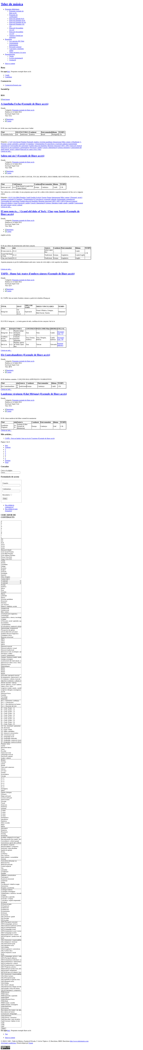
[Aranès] (11, 563)
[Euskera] (11, 568)
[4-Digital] (11, 619)
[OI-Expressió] (11, 906)
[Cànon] (11, 764)
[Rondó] (11, 765)
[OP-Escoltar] (11, 920)
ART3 (58, 201)
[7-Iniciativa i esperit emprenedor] (11, 900)
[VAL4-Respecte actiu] (11, 945)
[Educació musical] (11, 646)
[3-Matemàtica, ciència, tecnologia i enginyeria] (11, 617)
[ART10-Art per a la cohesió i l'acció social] (11, 972)
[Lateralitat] (11, 870)
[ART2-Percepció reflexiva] (11, 958)
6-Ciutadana (30, 144)
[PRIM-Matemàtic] (11, 1006)
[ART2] (11, 641)
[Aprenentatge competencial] (11, 628)
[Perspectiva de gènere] (11, 630)
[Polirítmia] (11, 807)
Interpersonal (56, 197)
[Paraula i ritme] (11, 744)
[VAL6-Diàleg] (11, 983)
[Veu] (11, 868)
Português (30, 142)
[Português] (11, 573)
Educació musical (76, 146)
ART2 (68, 146)
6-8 (11, 142)
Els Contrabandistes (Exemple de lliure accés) (25, 354)
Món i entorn (66, 142)
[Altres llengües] (11, 577)
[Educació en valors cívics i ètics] (11, 663)
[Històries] (11, 603)
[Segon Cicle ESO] (11, 559)
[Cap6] (11, 1025)
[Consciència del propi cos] (11, 861)
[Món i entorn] (11, 612)
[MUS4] (11, 673)
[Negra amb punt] (11, 796)
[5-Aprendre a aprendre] (11, 897)
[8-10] (11, 543)
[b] (11, 523)
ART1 (63, 146)
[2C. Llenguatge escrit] (11, 737)
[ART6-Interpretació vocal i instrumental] (11, 931)
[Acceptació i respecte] (11, 845)
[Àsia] (11, 590)
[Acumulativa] (11, 774)
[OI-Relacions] (11, 910)
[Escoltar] (11, 751)
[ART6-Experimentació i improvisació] (11, 965)
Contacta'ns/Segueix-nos (13, 85)
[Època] (11, 597)
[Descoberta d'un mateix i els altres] (11, 1010)
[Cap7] (11, 1026)
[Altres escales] (11, 823)
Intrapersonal (57, 142)
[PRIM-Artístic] (11, 992)
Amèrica (36, 142)
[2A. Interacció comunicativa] (11, 733)
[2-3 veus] (11, 771)
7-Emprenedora (39, 144)
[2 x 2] (11, 778)
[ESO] (11, 938)
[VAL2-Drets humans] (11, 976)
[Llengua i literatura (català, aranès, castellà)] (11, 657)
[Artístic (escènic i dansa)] (11, 683)
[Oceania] (11, 592)
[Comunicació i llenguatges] (11, 1014)
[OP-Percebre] (11, 918)
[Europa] (11, 585)
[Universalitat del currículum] (11, 632)
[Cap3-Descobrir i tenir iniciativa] (11, 1019)
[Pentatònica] (11, 818)
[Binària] (11, 760)
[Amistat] (11, 859)
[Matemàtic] (11, 699)
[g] (11, 532)
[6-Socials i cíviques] (11, 899)
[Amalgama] (11, 789)
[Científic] (11, 695)
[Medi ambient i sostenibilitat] (11, 857)
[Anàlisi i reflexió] (11, 758)
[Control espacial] (11, 866)
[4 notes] (11, 814)
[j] (11, 537)
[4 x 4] (11, 783)
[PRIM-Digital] (11, 998)
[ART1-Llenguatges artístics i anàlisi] (11, 956)
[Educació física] (11, 664)
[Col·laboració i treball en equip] (11, 884)
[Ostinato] (11, 808)
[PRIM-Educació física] (11, 999)
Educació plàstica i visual (9, 203)
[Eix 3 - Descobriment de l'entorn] (11, 704)
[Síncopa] (11, 801)
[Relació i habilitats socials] (11, 606)
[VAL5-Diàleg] (11, 947)
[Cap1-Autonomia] (11, 1016)
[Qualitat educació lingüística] (11, 634)
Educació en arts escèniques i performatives (15, 147)
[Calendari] (11, 596)
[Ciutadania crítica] (11, 635)
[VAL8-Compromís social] (11, 953)
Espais (31, 1043)
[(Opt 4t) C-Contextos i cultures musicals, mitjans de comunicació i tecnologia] (11, 681)
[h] (11, 534)
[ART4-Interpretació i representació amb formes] (11, 962)
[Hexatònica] (11, 819)
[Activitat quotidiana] (11, 599)
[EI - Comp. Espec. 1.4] (11, 713)
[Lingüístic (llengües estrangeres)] (11, 690)
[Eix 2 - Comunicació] (11, 703)
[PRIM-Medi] (11, 1001)
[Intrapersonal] (11, 608)
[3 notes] (11, 812)
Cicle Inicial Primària (19, 142)
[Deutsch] (11, 575)
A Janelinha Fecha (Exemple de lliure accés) (24, 104)
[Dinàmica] (11, 830)
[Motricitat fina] (11, 863)
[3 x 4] (11, 782)
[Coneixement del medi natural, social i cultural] (11, 661)
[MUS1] (11, 668)
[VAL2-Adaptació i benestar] (11, 942)
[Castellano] (11, 565)
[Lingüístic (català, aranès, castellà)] (11, 688)
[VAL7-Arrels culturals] (11, 985)
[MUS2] (11, 670)
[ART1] (11, 639)
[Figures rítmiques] (11, 793)
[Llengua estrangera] (11, 659)
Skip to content (10, 63)
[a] (11, 521)
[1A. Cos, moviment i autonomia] (11, 726)
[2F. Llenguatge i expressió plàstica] (11, 742)
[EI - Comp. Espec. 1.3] (11, 712)
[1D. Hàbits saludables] (11, 731)
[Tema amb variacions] (11, 767)
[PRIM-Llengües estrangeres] (11, 1005)
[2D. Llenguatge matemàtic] (11, 738)
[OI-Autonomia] (11, 911)
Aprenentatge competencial (66, 199)
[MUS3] (11, 672)
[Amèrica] (11, 587)
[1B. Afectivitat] (11, 728)
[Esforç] (11, 852)
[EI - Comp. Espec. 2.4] (11, 722)
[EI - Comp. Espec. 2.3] (11, 720)
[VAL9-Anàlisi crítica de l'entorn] (11, 988)
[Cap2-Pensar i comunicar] (11, 1017)
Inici (8, 71)
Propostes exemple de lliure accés (23, 110)
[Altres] (11, 791)
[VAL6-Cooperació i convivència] (11, 949)
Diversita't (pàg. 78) (60, 338)
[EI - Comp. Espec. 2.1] (11, 717)
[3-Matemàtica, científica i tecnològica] (11, 893)
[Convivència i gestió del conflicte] (11, 843)
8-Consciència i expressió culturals (56, 144)
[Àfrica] (11, 588)
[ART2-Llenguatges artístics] (11, 924)
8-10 (10, 197)
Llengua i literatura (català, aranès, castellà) (59, 203)
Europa (44, 197)
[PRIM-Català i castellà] (11, 1003)
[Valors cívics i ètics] (11, 686)
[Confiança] (11, 854)
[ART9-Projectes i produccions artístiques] (11, 936)
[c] (11, 525)
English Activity (36, 197)
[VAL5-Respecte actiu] (11, 981)
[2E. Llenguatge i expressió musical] (11, 740)
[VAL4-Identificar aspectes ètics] (11, 980)
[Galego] (11, 566)
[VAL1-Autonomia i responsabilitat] (11, 940)
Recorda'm (6, 495)
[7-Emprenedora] (11, 625)
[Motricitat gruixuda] (11, 865)
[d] (11, 527)
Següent (7, 460)
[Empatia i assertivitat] (11, 888)
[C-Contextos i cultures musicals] (11, 679)
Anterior (8, 447)
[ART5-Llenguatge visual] (11, 929)
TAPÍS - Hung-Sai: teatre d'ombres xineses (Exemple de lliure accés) (38, 273)
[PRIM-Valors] (11, 994)
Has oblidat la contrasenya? (9, 506)
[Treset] (11, 803)
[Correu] (8, 121)
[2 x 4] (11, 780)
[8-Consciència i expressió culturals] (11, 626)
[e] (11, 528)
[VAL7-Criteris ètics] (11, 951)
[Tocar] (11, 749)
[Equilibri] (11, 873)
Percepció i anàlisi (36, 147)
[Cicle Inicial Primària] (11, 552)
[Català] (11, 561)
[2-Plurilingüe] (11, 616)
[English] (11, 570)
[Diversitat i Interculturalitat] (11, 848)
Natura (49, 197)
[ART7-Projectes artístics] (11, 967)
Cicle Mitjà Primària (19, 197)
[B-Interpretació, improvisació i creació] (11, 677)
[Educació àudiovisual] (11, 650)
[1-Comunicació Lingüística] (11, 614)
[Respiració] (11, 832)
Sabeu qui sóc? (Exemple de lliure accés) (22, 155)
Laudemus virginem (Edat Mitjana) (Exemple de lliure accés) (34, 394)
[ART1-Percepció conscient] (11, 922)
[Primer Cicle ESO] (11, 557)
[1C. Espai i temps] (11, 730)
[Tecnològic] (11, 697)
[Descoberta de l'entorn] (11, 1012)
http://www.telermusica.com (79, 1041)
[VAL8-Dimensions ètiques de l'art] (11, 987)
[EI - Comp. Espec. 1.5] (11, 715)
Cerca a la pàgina (6, 470)
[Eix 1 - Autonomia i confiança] (11, 701)
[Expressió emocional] (11, 879)
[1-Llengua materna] (11, 890)
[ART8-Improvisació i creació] (11, 935)
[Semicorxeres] (11, 800)
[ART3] (11, 643)
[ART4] (11, 644)
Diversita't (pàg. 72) (60, 333)
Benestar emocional (54, 146)
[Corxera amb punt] (11, 798)
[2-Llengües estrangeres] (11, 892)
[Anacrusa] (11, 805)
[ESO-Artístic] (11, 1008)
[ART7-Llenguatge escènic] (11, 933)
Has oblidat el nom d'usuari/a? (11, 510)
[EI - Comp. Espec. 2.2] (11, 719)
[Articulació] (11, 828)
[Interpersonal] (11, 610)
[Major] (11, 825)
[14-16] (11, 548)
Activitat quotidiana (46, 142)
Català (7, 75)
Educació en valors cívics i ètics (30, 149)
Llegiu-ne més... (6, 151)
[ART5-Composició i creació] (11, 963)
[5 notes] (11, 816)
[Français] (11, 572)
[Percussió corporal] (11, 756)
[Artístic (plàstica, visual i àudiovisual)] (11, 685)
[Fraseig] (11, 834)
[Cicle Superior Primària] (11, 555)
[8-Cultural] (11, 902)
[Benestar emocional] (11, 637)
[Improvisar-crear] (11, 753)
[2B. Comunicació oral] (11, 735)
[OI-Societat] (11, 915)
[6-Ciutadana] (11, 623)
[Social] (11, 692)
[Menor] (11, 826)
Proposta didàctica (60, 344)
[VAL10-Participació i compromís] (11, 990)
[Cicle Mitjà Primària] (11, 554)
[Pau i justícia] (11, 855)
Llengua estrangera (63, 147)
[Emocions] (11, 601)
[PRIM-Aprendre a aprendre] (11, 996)
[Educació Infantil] (11, 550)
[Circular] (11, 776)
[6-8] (11, 541)
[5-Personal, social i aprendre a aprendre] (11, 621)
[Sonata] (11, 773)
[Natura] (11, 594)
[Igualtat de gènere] (11, 850)
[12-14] (11, 546)
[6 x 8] (11, 785)
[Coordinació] (11, 872)
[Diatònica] (11, 821)
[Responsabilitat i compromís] (11, 847)
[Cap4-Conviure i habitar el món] (11, 1021)
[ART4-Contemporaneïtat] (11, 927)
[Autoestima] (11, 886)
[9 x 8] (11, 787)
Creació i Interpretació (49, 147)
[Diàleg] (11, 882)
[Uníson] (11, 769)
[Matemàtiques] (11, 666)
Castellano (8, 77)
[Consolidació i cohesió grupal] (11, 841)
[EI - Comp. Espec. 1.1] (11, 708)
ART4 (63, 201)
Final (6, 462)
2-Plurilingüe (75, 142)
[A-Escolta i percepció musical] (11, 675)
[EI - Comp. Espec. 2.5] (11, 724)
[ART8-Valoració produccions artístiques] (11, 969)
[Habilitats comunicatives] (11, 875)
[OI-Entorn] (11, 913)
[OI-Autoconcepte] (11, 904)
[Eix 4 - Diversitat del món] (11, 706)
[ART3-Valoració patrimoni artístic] (11, 926)
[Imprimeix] (9, 119)
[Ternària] (11, 762)
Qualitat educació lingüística (38, 146)
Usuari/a (5, 483)
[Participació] (11, 877)
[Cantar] (11, 746)
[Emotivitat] (11, 836)
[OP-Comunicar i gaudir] (11, 917)
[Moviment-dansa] (11, 748)
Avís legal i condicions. (8, 1043)
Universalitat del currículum (19, 146)
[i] (11, 535)
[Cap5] (11, 1023)
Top (6, 1034)
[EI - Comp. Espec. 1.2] (11, 710)
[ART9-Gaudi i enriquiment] (11, 970)
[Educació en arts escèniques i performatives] (11, 652)
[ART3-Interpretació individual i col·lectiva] (11, 960)
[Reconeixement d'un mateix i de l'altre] (11, 839)
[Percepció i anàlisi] (11, 654)
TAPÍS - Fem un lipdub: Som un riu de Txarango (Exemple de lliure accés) (30, 438)
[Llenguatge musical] (11, 755)
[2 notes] (11, 810)
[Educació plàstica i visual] (11, 648)
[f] (11, 530)
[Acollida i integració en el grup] (11, 837)
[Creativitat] (11, 881)
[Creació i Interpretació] (11, 655)
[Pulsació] (11, 794)
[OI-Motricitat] (11, 908)
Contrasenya (7, 489)
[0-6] (11, 539)
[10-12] (11, 545)
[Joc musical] (11, 605)
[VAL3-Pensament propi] (11, 944)
